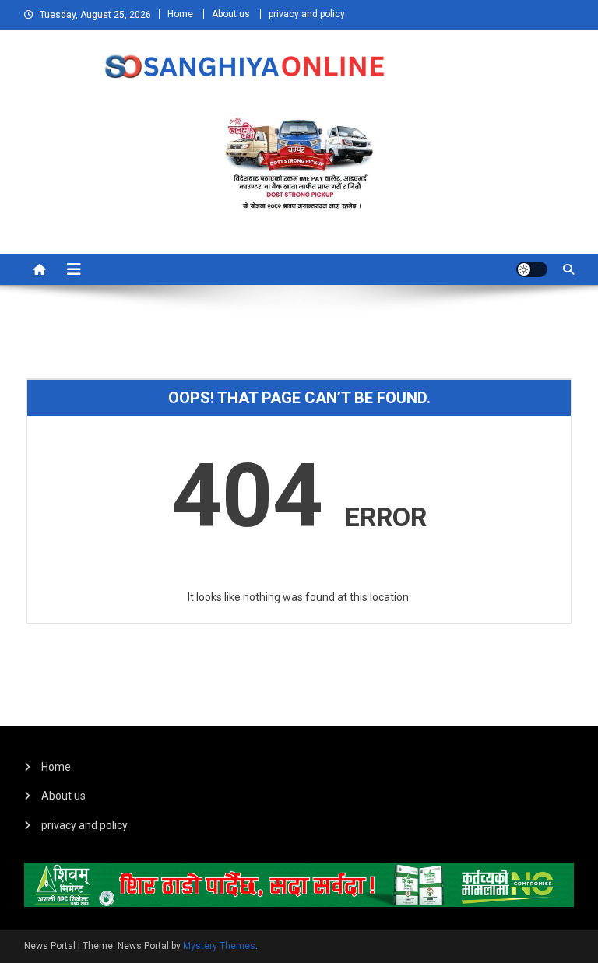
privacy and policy (307, 14)
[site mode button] (531, 269)
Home (180, 14)
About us (231, 14)
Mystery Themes (219, 945)
